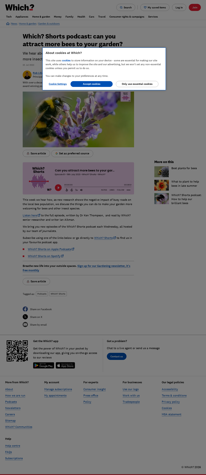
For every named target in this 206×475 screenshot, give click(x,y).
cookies (66, 60)
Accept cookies (91, 84)
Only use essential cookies (137, 84)
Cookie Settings (58, 84)
